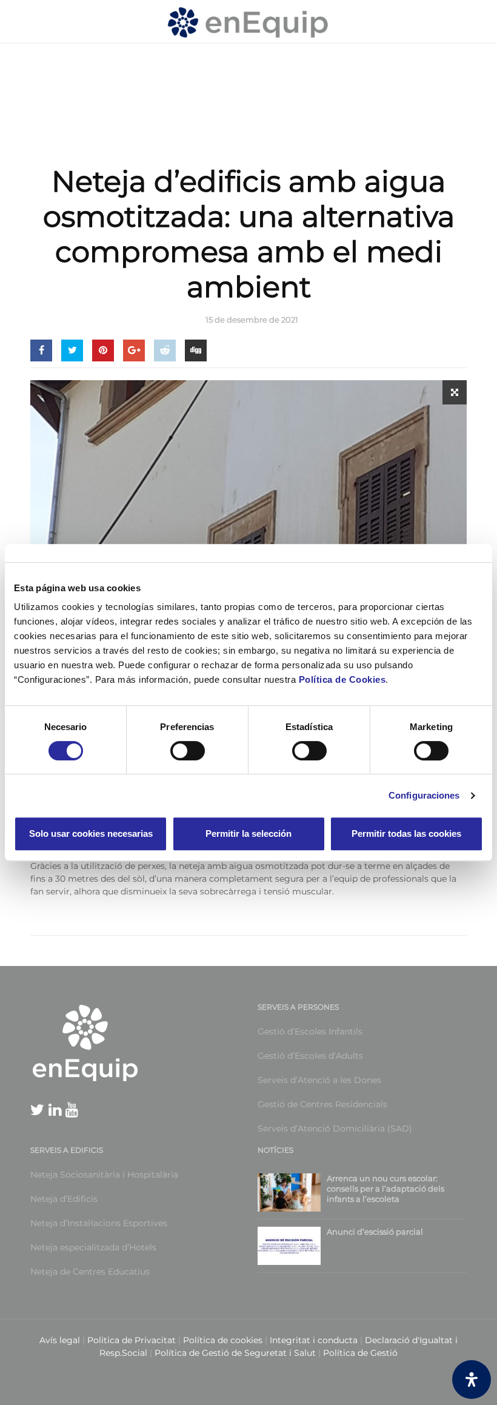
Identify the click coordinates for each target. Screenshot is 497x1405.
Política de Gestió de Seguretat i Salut (235, 1352)
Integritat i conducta (315, 1340)
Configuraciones (424, 795)
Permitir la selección (248, 833)
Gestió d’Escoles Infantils (310, 1031)
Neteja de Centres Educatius (90, 1271)
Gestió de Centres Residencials (322, 1104)
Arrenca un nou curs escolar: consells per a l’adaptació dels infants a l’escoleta (385, 1188)
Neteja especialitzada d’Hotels (93, 1247)
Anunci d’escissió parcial (375, 1231)
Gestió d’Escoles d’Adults (310, 1055)
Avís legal (59, 1340)
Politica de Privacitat (131, 1340)
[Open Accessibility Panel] (471, 1379)
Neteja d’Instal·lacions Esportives (98, 1223)
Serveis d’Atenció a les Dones (319, 1080)
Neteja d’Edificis (64, 1198)
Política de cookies (224, 1340)
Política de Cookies (342, 679)
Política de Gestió (360, 1352)
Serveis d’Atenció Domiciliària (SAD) (335, 1128)
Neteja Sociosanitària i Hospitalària (104, 1174)
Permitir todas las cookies (406, 833)
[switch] (174, 750)
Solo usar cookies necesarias (91, 833)
